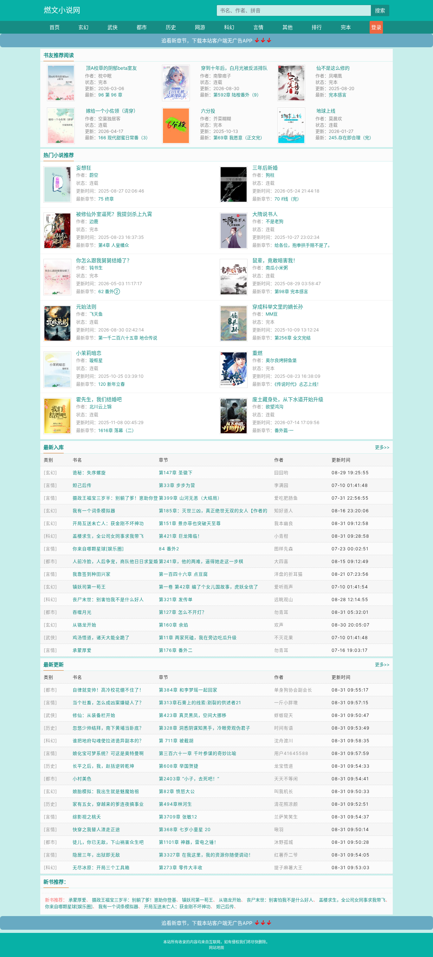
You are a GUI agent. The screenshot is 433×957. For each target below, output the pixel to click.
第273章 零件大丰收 (181, 867)
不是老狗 (274, 221)
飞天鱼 (96, 314)
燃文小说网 (62, 10)
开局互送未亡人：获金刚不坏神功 (108, 523)
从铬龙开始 (84, 624)
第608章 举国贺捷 (178, 766)
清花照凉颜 (286, 804)
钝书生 (96, 267)
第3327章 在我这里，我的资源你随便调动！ (206, 854)
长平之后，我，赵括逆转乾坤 (103, 766)
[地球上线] (291, 111)
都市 (142, 27)
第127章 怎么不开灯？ (183, 612)
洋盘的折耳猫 (288, 574)
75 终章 (106, 198)
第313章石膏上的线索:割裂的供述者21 (200, 702)
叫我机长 (283, 791)
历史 (171, 27)
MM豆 (272, 314)
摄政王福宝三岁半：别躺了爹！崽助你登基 (134, 899)
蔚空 (93, 175)
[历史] (50, 728)
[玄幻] (50, 472)
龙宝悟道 (283, 766)
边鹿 (93, 221)
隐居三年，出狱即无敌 (96, 854)
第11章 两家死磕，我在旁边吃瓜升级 (198, 637)
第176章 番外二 (176, 650)
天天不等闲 (286, 778)
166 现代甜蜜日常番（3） (124, 137)
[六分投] (176, 111)
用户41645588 (291, 753)
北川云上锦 (100, 406)
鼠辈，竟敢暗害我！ (275, 260)
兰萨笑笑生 (286, 816)
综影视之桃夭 (87, 816)
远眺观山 (283, 599)
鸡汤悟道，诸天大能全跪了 (101, 637)
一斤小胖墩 (286, 702)
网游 (200, 27)
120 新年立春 (111, 384)
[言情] (50, 485)
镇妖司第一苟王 (89, 586)
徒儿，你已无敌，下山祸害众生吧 (108, 842)
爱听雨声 (283, 586)
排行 (317, 27)
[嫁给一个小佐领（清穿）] (61, 111)
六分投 (208, 111)
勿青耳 (281, 612)
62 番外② (109, 291)
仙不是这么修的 (333, 68)
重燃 (257, 353)
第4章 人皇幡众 (113, 245)
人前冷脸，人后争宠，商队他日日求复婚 (115, 561)
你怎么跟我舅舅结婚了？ (104, 260)
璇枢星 (96, 360)
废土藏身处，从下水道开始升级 (287, 399)
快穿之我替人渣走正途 (96, 829)
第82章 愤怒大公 (177, 791)
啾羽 (279, 829)
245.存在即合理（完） (351, 137)
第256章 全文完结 (293, 337)
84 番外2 (169, 548)
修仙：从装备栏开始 (94, 715)
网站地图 (216, 947)
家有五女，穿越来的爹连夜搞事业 (108, 804)
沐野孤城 (283, 842)
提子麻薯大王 (288, 867)
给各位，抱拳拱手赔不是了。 (303, 245)
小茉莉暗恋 (88, 353)
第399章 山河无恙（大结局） (190, 498)
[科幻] (50, 536)
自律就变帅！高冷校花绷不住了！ (108, 689)
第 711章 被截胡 (176, 740)
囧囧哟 (281, 472)
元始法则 (86, 307)
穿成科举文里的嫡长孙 (277, 307)
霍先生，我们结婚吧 (99, 399)
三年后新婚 (265, 168)
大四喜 (281, 561)
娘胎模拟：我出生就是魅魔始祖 (106, 791)
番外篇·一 (284, 430)
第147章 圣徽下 (176, 472)
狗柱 (270, 175)
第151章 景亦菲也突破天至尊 (190, 523)
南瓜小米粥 (277, 267)
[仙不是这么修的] (291, 68)
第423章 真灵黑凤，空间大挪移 (193, 715)
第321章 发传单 (176, 599)
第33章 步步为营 (177, 485)
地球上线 (325, 111)
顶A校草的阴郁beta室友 (111, 68)
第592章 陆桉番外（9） (237, 94)
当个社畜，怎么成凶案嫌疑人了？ (108, 702)
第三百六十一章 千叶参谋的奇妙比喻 (197, 753)
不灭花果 (283, 637)
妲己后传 (82, 485)
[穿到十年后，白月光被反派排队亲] (176, 68)
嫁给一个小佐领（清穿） (112, 111)
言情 (258, 27)
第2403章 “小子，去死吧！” (189, 778)
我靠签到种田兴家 (92, 574)
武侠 (112, 27)
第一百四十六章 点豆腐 (183, 574)
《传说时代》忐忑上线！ (298, 384)
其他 (287, 27)
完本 (346, 27)
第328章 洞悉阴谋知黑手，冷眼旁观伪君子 (204, 728)
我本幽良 (283, 523)
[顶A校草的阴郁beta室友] (61, 68)
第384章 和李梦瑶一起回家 (188, 689)
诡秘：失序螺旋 (89, 472)
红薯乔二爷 (286, 854)
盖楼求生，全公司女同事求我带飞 (108, 536)
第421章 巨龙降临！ (180, 536)
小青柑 (281, 536)
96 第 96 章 (110, 94)
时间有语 (283, 728)
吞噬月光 (82, 612)
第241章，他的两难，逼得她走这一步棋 (201, 561)
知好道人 (283, 510)
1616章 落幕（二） (117, 430)
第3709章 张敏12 (178, 816)
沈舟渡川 (283, 740)
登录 (376, 27)
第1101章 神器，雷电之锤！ (189, 842)
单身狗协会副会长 (293, 689)
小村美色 (82, 778)
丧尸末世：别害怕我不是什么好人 (108, 599)
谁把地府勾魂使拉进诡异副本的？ (108, 740)
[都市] (50, 561)
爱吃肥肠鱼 (286, 498)
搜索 (380, 10)
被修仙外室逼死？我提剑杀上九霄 (114, 214)
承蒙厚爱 (82, 650)
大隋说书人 (265, 214)
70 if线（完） (288, 198)
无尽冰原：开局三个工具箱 (101, 867)
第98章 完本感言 (291, 291)
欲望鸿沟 (274, 406)
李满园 (281, 485)
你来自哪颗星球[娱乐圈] (98, 548)
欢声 (279, 624)
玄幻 (83, 27)
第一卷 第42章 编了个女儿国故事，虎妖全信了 (208, 586)
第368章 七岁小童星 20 (185, 829)
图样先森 (283, 548)
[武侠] (50, 637)
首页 (54, 27)
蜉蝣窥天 (283, 715)
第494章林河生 (175, 804)
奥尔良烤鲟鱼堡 (281, 360)
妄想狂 (83, 168)
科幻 (229, 27)
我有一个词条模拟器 (94, 510)
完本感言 (337, 94)
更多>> (382, 447)
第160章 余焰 (173, 624)
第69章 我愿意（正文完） (239, 137)
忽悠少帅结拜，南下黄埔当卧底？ (108, 728)
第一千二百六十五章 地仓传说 (127, 337)
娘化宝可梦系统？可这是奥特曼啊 (108, 753)
